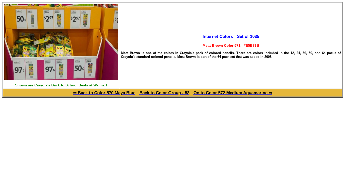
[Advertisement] (44, 133)
